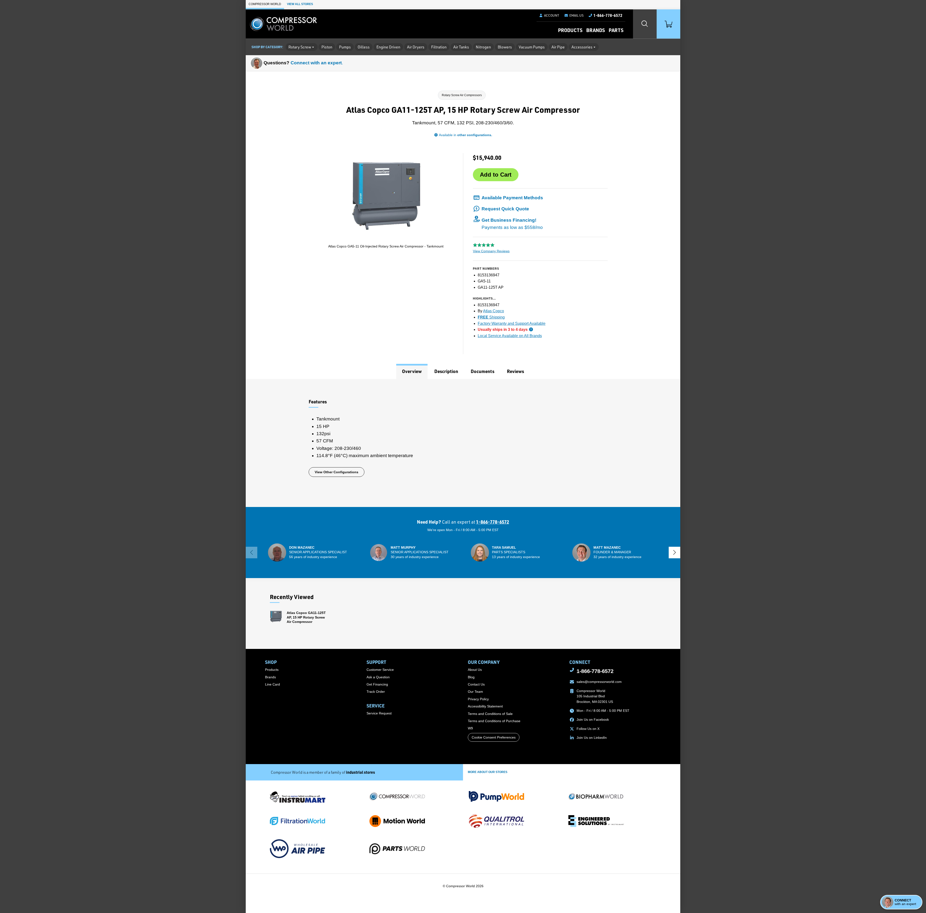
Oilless (364, 47)
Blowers (505, 47)
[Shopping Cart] (668, 24)
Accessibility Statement (485, 706)
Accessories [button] (582, 47)
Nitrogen (483, 47)
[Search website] (645, 24)
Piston (326, 47)
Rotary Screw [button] (299, 47)
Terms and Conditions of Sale (490, 714)
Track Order (376, 691)
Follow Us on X (588, 729)
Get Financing (377, 684)
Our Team (475, 691)
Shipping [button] (491, 317)
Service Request (379, 713)
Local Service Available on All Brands (510, 336)
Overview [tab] (412, 371)
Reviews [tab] (515, 371)
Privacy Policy (478, 699)
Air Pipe (558, 47)
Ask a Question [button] (378, 677)
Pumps (345, 47)
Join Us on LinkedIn (592, 738)
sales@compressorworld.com (599, 682)
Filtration (439, 47)
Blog (471, 677)
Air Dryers (415, 47)
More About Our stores (487, 772)
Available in (465, 135)
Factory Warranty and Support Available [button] (511, 323)
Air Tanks (461, 47)
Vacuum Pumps (532, 47)
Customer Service (380, 670)
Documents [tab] (482, 371)
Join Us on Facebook (593, 719)
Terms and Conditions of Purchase (494, 721)
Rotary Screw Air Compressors (462, 95)
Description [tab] (446, 371)
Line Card (272, 684)
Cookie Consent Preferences (494, 737)
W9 (470, 728)
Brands (595, 30)
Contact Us (476, 684)
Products (570, 30)
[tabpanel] (463, 443)
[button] (574, 15)
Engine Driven (388, 47)
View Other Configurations (336, 472)
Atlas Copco (493, 311)
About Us (475, 670)
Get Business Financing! (512, 224)
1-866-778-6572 (492, 522)
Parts (616, 30)
